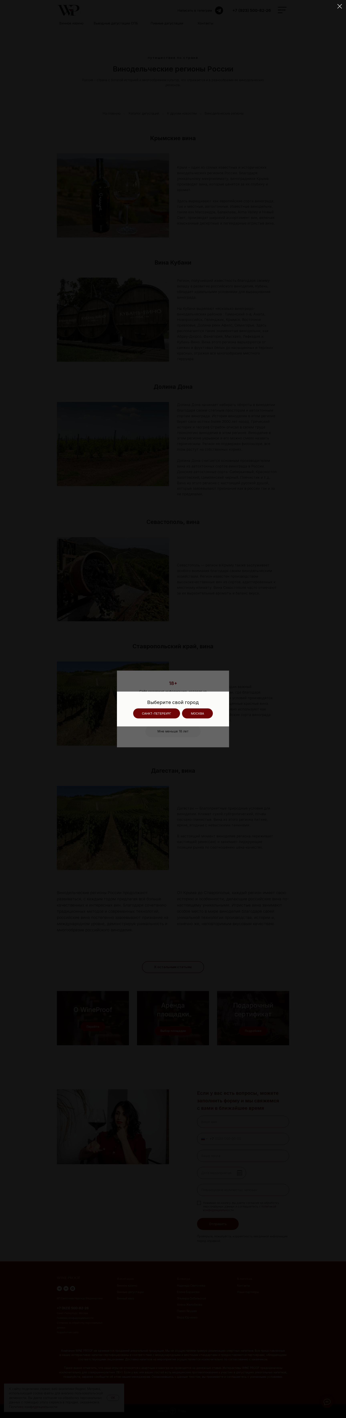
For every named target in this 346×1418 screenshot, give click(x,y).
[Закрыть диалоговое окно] (339, 6)
